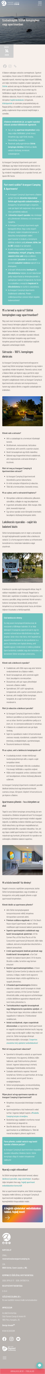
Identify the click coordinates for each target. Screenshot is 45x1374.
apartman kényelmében (26, 130)
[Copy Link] (15, 66)
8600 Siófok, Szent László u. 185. (14, 1267)
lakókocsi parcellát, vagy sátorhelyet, (16, 1178)
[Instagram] (10, 66)
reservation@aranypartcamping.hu (16, 1258)
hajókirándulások (17, 100)
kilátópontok (7, 103)
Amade (11, 1325)
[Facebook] (5, 66)
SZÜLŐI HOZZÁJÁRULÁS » (11, 1296)
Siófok (5, 86)
